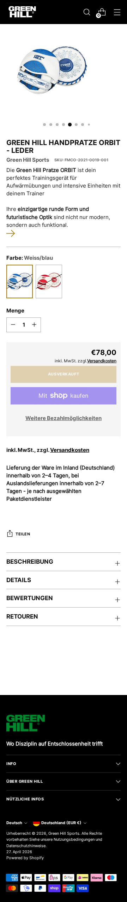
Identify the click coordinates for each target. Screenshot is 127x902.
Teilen (23, 534)
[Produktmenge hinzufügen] (34, 325)
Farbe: (29, 258)
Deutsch (14, 822)
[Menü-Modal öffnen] (117, 12)
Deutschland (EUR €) (61, 822)
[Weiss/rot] (49, 281)
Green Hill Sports (27, 160)
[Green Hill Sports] (22, 12)
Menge (15, 311)
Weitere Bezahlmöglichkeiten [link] (63, 418)
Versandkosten (69, 450)
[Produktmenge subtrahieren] (13, 325)
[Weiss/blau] (19, 281)
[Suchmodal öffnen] (86, 12)
